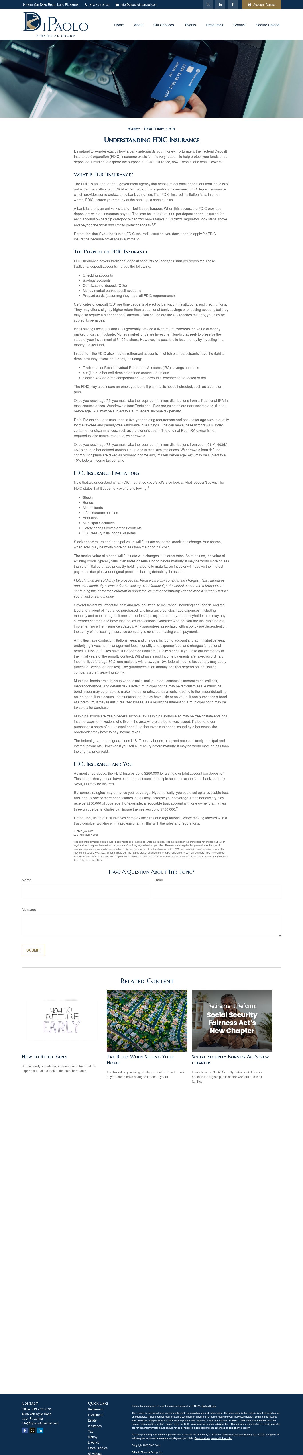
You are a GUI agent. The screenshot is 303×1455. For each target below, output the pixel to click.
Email (158, 879)
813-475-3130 (100, 4)
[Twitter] (208, 4)
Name (26, 879)
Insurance (95, 1426)
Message (29, 909)
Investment (95, 1414)
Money (92, 1437)
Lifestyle (93, 1442)
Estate (92, 1420)
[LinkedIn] (220, 4)
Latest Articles (98, 1448)
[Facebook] (233, 4)
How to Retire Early (44, 1057)
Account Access (264, 4)
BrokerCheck (209, 1406)
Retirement (95, 1409)
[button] (119, 24)
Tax (90, 1431)
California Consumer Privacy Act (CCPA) (244, 1434)
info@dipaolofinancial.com (139, 4)
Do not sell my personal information (213, 1438)
